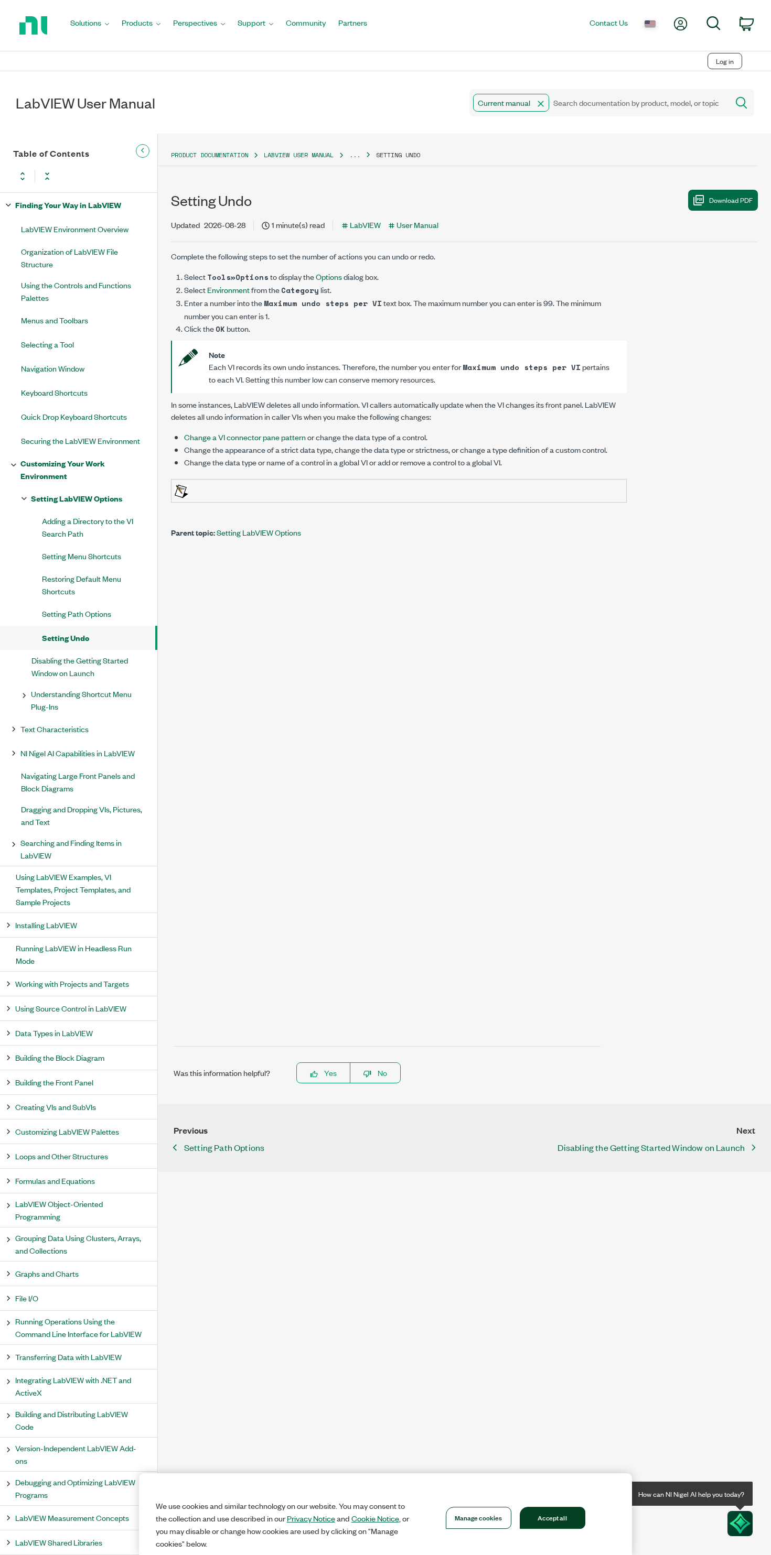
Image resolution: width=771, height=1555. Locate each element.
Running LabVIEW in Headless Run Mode (74, 954)
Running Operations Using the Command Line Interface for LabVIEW (78, 1327)
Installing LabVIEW (46, 924)
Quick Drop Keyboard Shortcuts (74, 416)
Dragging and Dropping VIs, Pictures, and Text (81, 815)
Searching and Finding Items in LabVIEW (71, 849)
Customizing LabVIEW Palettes (67, 1131)
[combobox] (598, 102)
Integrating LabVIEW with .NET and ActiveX (73, 1386)
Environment (228, 289)
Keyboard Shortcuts (54, 392)
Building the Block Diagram (59, 1057)
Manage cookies (478, 1517)
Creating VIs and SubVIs (55, 1106)
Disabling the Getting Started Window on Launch (79, 666)
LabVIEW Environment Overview (74, 228)
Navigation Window (52, 368)
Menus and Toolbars (54, 319)
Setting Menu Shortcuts (81, 555)
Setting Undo (65, 637)
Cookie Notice (375, 1518)
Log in (725, 61)
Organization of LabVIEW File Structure (69, 257)
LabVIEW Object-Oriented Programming (59, 1210)
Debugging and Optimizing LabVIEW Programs (75, 1488)
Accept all (552, 1517)
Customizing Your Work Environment (62, 469)
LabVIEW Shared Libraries (58, 1542)
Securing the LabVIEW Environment (80, 440)
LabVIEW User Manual (299, 154)
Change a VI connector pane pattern (245, 436)
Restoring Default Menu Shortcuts (81, 584)
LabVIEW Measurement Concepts (72, 1517)
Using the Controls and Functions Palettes (76, 291)
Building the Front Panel (54, 1082)
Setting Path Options (76, 613)
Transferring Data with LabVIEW (68, 1356)
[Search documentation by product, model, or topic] (740, 102)
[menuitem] (89, 25)
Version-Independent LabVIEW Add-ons (75, 1454)
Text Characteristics (54, 728)
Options (329, 276)
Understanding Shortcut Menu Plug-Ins (81, 700)
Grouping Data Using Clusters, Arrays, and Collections (78, 1244)
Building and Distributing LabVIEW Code (71, 1420)
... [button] (354, 154)
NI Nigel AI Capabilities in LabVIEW (77, 752)
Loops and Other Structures (61, 1155)
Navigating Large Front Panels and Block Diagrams (78, 781)
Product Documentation (209, 154)
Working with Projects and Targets (72, 983)
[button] (541, 104)
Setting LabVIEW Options (76, 498)
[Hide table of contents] (142, 151)
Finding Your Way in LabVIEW (68, 204)
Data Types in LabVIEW (54, 1032)
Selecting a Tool (47, 344)
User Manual (417, 224)
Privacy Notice (311, 1518)
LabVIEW (365, 224)
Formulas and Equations (55, 1180)
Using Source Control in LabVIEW (70, 1008)
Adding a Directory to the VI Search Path (87, 527)
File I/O (26, 1297)
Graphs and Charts (47, 1273)
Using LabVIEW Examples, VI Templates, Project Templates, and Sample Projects (73, 889)
